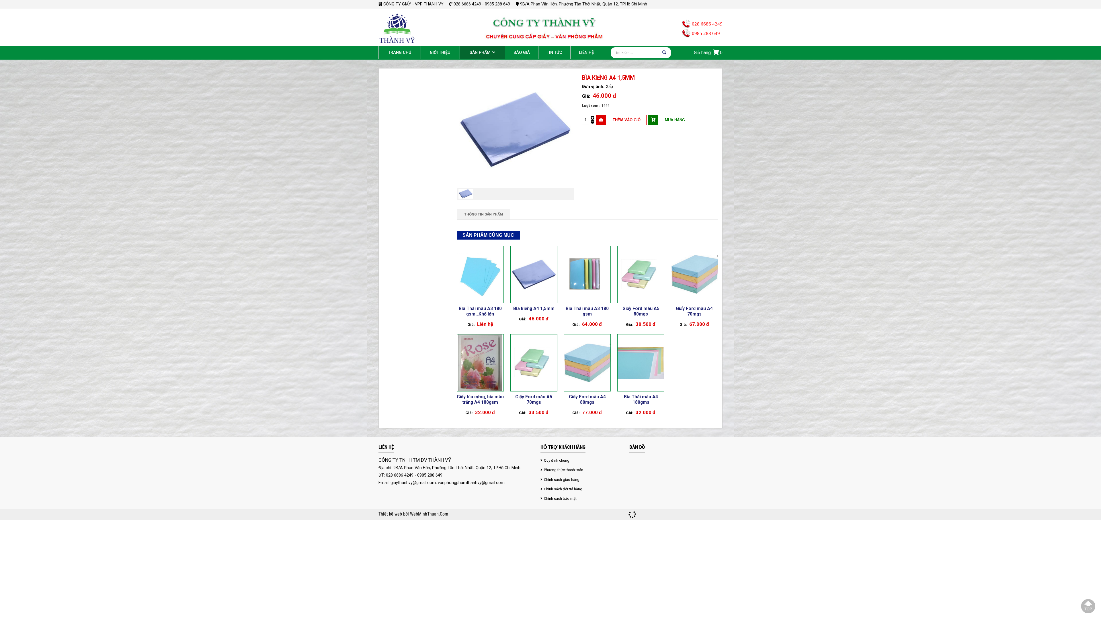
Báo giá (522, 52)
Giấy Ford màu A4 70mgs (694, 311)
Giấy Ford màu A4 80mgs (587, 399)
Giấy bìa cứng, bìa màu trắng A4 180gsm (480, 399)
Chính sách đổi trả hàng (563, 489)
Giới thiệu (440, 52)
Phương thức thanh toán (563, 470)
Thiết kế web (390, 514)
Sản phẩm (480, 52)
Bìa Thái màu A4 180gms (641, 399)
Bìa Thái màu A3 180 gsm (587, 311)
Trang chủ (399, 52)
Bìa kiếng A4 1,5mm (534, 308)
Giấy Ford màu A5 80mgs (640, 311)
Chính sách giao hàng (561, 479)
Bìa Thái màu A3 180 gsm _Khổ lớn (480, 311)
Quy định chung (556, 460)
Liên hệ (586, 52)
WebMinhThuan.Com (429, 514)
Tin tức (554, 52)
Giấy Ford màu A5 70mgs (533, 399)
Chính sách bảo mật (560, 498)
